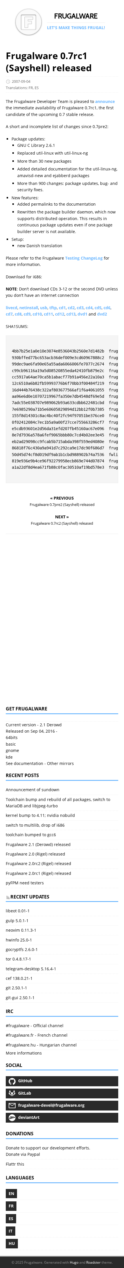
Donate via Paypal (23, 1154)
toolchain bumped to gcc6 (31, 834)
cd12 (59, 314)
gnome (12, 750)
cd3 (80, 307)
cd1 (62, 307)
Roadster (93, 1262)
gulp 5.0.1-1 (17, 920)
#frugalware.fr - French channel (36, 1035)
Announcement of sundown (32, 789)
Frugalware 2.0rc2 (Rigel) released (38, 863)
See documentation (24, 763)
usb (43, 307)
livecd (11, 307)
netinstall (28, 307)
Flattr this (15, 1164)
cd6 (107, 307)
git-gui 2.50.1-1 (20, 997)
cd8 (18, 314)
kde (9, 757)
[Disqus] (62, 619)
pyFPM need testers (25, 883)
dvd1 (82, 314)
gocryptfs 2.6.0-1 (22, 949)
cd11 (48, 314)
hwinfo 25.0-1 (19, 940)
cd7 (9, 314)
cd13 (71, 314)
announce (105, 101)
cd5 (98, 307)
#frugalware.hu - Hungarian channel (41, 1045)
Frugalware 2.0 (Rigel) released (35, 854)
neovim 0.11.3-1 (21, 930)
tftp (53, 307)
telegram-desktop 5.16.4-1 (31, 968)
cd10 (37, 314)
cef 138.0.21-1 (19, 978)
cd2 (71, 307)
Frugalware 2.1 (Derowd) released (38, 844)
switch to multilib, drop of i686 (35, 825)
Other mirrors (60, 763)
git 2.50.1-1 (16, 988)
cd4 (89, 307)
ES (37, 87)
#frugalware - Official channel (34, 1025)
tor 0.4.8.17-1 (18, 959)
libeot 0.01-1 (18, 911)
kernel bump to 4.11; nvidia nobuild (40, 815)
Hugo (74, 1262)
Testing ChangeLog (84, 258)
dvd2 (102, 314)
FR (31, 87)
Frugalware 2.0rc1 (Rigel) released (38, 873)
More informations (24, 1053)
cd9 (27, 314)
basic (11, 744)
